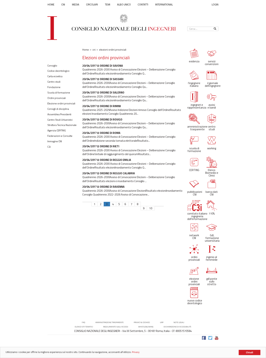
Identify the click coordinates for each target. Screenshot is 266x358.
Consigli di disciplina (58, 109)
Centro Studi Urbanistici (60, 120)
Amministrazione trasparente (109, 322)
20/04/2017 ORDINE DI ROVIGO (102, 119)
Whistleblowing (145, 326)
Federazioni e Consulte (59, 136)
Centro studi (53, 82)
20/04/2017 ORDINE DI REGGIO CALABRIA (108, 173)
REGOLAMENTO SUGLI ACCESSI (115, 326)
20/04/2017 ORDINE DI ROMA (101, 133)
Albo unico (124, 5)
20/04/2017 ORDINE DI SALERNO (103, 92)
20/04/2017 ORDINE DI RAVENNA (103, 187)
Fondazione (53, 87)
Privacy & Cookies (142, 322)
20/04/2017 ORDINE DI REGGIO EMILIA (106, 160)
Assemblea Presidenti (59, 114)
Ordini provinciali (56, 98)
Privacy (136, 352)
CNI (63, 5)
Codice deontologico (58, 71)
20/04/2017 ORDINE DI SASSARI (102, 79)
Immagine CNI (54, 141)
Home (51, 5)
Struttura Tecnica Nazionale (62, 125)
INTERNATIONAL (164, 5)
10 (150, 208)
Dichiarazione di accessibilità (177, 326)
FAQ (83, 322)
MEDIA (75, 5)
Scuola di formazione (58, 92)
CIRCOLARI (92, 5)
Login (215, 4)
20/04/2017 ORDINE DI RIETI (100, 146)
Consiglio (52, 65)
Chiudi (249, 352)
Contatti (143, 5)
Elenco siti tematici (84, 326)
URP (161, 322)
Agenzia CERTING (56, 130)
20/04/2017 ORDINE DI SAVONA (102, 66)
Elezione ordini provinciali (61, 103)
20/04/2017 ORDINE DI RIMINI (101, 106)
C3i (49, 147)
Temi (107, 5)
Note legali (179, 322)
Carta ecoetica (54, 76)
